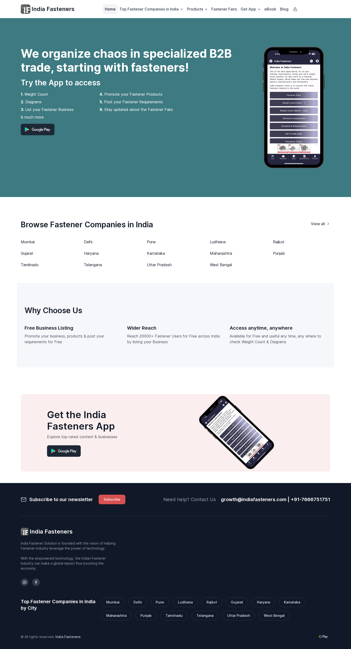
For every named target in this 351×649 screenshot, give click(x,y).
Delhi (88, 241)
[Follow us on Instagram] (24, 582)
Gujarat (27, 253)
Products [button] (195, 9)
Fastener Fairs (224, 9)
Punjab (279, 253)
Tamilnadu (29, 264)
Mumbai (28, 241)
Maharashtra (221, 253)
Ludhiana (218, 241)
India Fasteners (53, 8)
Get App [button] (248, 9)
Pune (151, 241)
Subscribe (112, 499)
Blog (284, 9)
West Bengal (221, 264)
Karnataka (156, 253)
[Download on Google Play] (37, 129)
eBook (270, 9)
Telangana (93, 264)
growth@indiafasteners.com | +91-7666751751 (275, 499)
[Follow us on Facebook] (36, 582)
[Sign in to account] (295, 9)
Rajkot (278, 241)
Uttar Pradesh (159, 264)
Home (110, 9)
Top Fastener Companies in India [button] (149, 9)
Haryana (91, 253)
